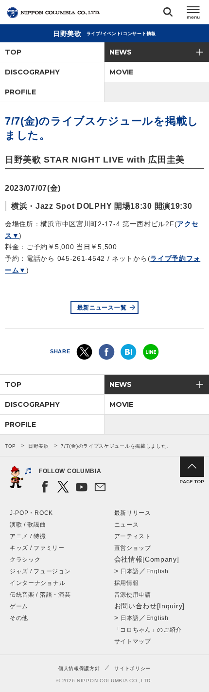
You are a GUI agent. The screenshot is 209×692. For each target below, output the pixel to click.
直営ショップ (132, 548)
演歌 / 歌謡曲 (28, 524)
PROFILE (20, 92)
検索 (167, 13)
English (157, 571)
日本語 (130, 571)
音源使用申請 (132, 594)
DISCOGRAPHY (32, 72)
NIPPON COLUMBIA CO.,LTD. (53, 12)
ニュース (126, 524)
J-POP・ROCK (31, 513)
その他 (19, 618)
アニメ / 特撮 (28, 536)
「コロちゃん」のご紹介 (148, 629)
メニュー (193, 13)
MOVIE (121, 72)
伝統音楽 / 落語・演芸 (40, 594)
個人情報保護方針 (79, 668)
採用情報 (126, 583)
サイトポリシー (132, 668)
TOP (13, 52)
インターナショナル (37, 583)
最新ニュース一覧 (102, 307)
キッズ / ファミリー (37, 548)
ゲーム (19, 606)
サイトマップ (132, 641)
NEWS (120, 52)
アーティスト (132, 536)
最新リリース (132, 513)
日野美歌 (38, 446)
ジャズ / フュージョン (40, 571)
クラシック (25, 559)
